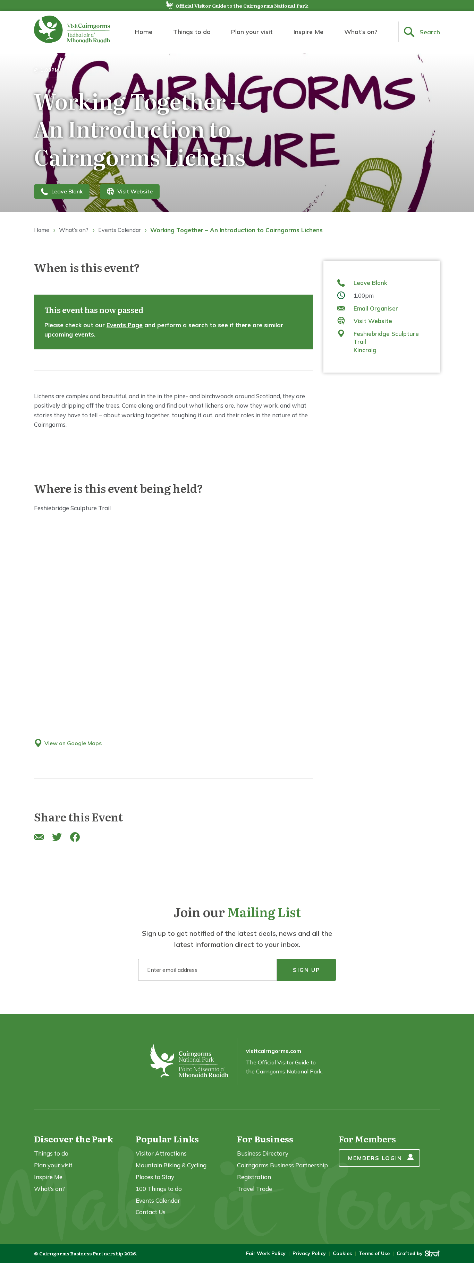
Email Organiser (376, 308)
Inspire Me (308, 32)
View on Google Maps (73, 743)
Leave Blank (67, 191)
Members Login (375, 1158)
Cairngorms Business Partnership (282, 1165)
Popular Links (167, 1138)
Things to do (192, 32)
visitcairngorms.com (273, 1050)
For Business (265, 1138)
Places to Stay (155, 1177)
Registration (254, 1177)
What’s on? (361, 32)
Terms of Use (374, 1253)
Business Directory (262, 1153)
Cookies (342, 1253)
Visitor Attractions (161, 1153)
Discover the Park (73, 1138)
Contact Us (151, 1212)
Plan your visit (252, 32)
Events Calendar (119, 229)
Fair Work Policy (266, 1253)
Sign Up (306, 969)
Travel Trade (254, 1188)
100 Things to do (159, 1188)
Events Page (125, 325)
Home (143, 32)
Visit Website (135, 191)
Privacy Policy (309, 1253)
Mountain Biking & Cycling (171, 1165)
